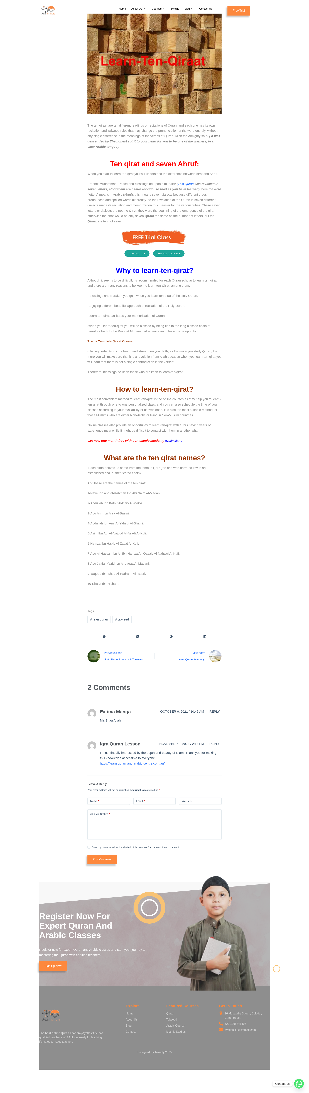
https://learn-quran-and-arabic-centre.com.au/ (132, 763)
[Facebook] (104, 636)
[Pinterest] (171, 636)
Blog (187, 8)
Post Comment (102, 859)
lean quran (99, 619)
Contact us (137, 253)
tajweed (122, 619)
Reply (214, 711)
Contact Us (205, 8)
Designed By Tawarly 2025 (155, 1052)
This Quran (186, 184)
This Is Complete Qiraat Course (110, 341)
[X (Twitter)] (138, 636)
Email (140, 801)
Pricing (175, 8)
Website (187, 801)
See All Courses (169, 253)
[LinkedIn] (205, 636)
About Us (136, 8)
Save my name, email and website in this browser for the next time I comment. (136, 847)
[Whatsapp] (299, 1084)
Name (94, 801)
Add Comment (100, 813)
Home (122, 8)
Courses (157, 8)
